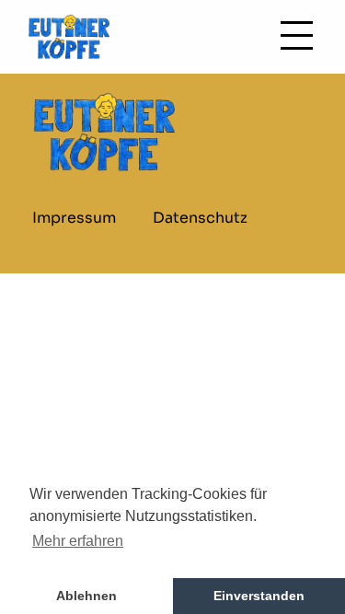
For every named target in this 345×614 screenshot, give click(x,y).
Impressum (74, 217)
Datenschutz (200, 217)
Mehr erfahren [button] (77, 541)
